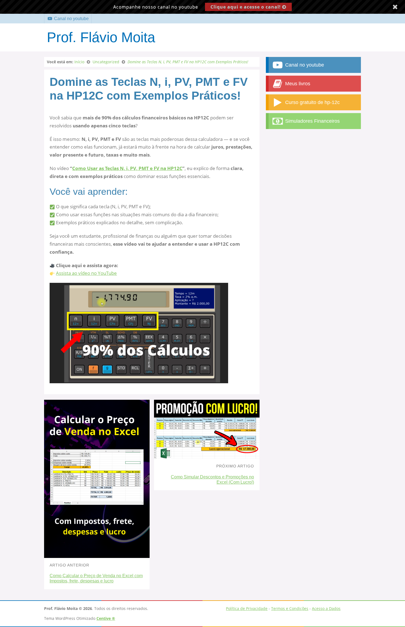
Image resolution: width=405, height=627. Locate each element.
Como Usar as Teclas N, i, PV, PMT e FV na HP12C (127, 168)
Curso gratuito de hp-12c (312, 102)
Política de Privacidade (247, 608)
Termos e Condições (289, 608)
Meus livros (297, 83)
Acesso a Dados (326, 608)
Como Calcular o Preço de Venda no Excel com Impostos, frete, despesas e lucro (96, 578)
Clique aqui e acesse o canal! (246, 7)
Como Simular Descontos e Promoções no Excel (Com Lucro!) (212, 479)
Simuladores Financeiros (312, 121)
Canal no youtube (71, 18)
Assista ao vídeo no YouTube (86, 273)
